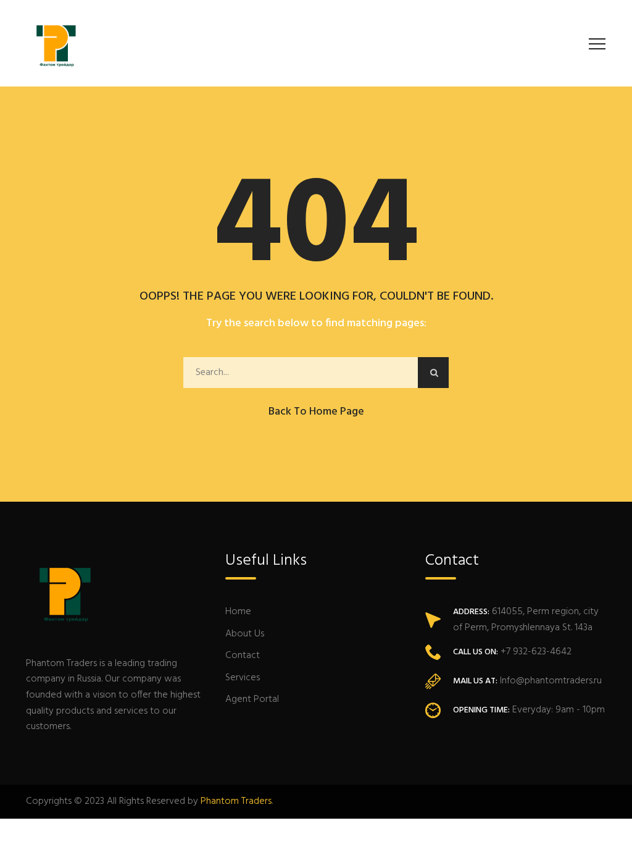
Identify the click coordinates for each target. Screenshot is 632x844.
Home (238, 612)
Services (242, 678)
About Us (244, 634)
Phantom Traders (236, 801)
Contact (242, 656)
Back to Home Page (316, 412)
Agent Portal (252, 699)
